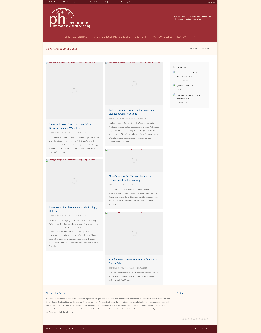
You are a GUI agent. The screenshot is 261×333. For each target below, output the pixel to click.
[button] (183, 319)
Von (68, 133)
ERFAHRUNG (54, 133)
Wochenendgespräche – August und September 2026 (190, 97)
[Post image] (174, 72)
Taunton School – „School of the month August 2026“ (189, 74)
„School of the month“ (185, 86)
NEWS (111, 185)
